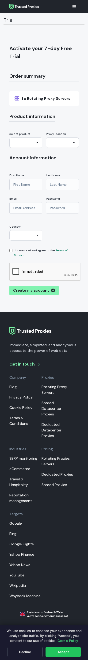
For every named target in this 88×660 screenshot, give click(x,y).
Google (15, 523)
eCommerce (19, 468)
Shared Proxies (54, 484)
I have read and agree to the (41, 253)
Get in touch (22, 364)
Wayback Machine (25, 595)
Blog (13, 386)
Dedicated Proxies (57, 474)
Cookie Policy (20, 407)
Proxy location (56, 134)
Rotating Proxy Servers (54, 389)
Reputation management (20, 498)
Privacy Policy (21, 397)
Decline (25, 652)
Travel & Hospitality (18, 482)
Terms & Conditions (18, 420)
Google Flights (21, 544)
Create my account (32, 290)
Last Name (53, 175)
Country (15, 227)
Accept (63, 652)
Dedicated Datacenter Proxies (51, 430)
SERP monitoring (23, 458)
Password (53, 199)
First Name (16, 175)
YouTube (16, 575)
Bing (12, 533)
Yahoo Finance (21, 554)
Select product (19, 134)
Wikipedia (17, 585)
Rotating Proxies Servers (56, 461)
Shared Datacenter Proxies (51, 408)
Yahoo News (19, 564)
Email (13, 199)
